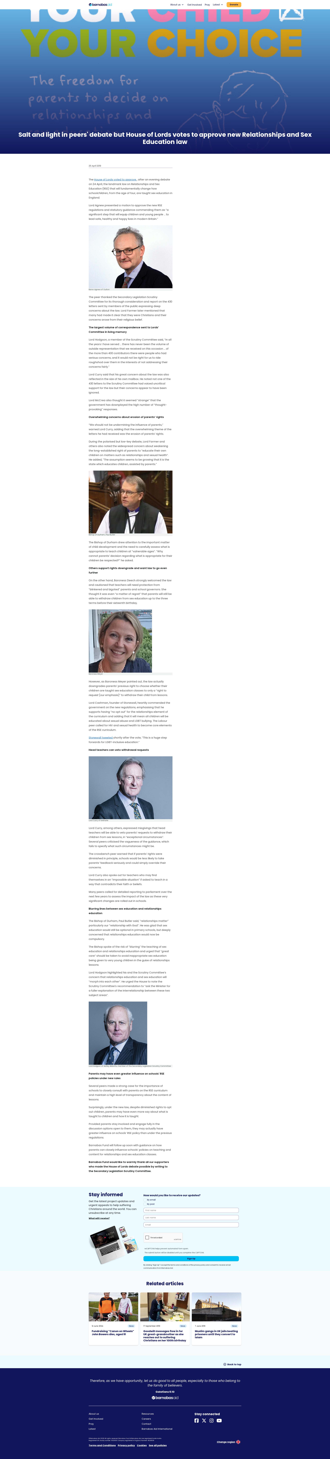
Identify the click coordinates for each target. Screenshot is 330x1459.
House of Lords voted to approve (115, 179)
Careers (146, 1418)
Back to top (232, 1364)
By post (151, 1204)
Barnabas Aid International (157, 1428)
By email (151, 1199)
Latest (92, 1428)
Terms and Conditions (102, 1445)
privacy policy (200, 1265)
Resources (148, 1413)
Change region (226, 1442)
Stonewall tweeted (101, 737)
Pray (207, 4)
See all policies (158, 1445)
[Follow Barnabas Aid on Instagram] (211, 1420)
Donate (234, 4)
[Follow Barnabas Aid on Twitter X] (204, 1420)
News (131, 1326)
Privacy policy (126, 1445)
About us (94, 1413)
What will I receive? (99, 1218)
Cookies (142, 1445)
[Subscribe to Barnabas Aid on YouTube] (219, 1420)
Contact (146, 1423)
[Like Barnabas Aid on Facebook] (197, 1420)
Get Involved (194, 4)
